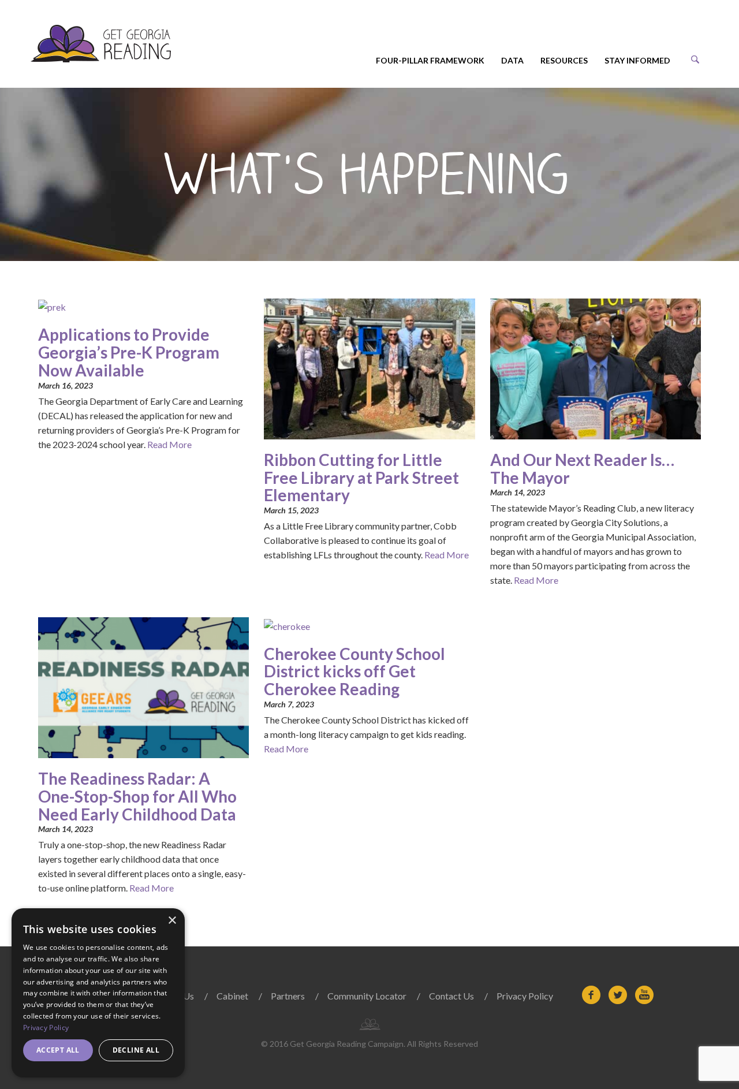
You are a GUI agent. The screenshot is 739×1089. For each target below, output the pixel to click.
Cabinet (232, 995)
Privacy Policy (525, 995)
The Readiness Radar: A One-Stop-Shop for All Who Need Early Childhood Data (137, 796)
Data (512, 60)
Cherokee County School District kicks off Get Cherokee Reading (354, 671)
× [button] (171, 920)
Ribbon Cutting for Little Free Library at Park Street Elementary (361, 477)
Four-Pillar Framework (430, 60)
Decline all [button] (136, 1050)
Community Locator (366, 995)
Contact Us (451, 995)
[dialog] (98, 992)
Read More (169, 444)
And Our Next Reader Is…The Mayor (582, 468)
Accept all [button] (58, 1050)
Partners (288, 995)
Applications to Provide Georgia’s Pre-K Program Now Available (128, 352)
